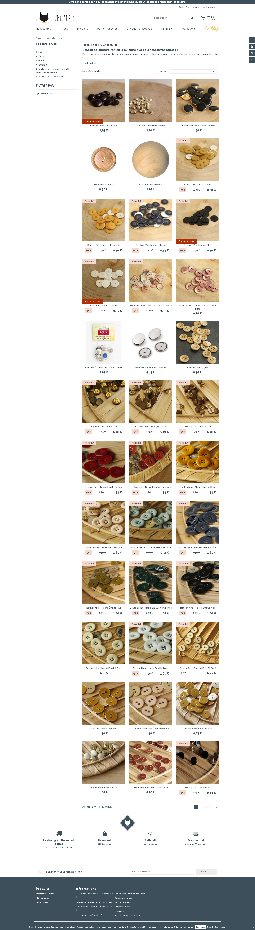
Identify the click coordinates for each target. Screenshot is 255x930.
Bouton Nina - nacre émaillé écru (103, 668)
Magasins (119, 911)
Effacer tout (46, 93)
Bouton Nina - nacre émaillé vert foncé (151, 607)
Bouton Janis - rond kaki (104, 426)
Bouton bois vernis (104, 184)
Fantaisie (42, 64)
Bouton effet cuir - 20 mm (103, 125)
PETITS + (166, 28)
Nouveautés (43, 28)
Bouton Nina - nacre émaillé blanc (151, 668)
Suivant (216, 807)
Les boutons (46, 44)
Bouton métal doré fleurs (151, 125)
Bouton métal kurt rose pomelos (151, 728)
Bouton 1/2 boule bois (150, 184)
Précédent (190, 807)
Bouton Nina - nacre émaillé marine (197, 547)
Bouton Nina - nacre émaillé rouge (104, 487)
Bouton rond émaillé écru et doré (197, 668)
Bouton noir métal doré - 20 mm (197, 125)
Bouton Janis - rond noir (198, 787)
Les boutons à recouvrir (50, 76)
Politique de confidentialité (89, 915)
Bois (39, 52)
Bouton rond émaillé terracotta (151, 787)
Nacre (40, 56)
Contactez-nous (122, 906)
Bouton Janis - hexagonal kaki (151, 426)
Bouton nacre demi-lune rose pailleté (151, 305)
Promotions (188, 28)
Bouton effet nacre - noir (197, 245)
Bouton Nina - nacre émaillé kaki (103, 607)
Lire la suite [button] (88, 63)
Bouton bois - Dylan (197, 367)
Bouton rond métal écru (104, 787)
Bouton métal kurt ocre (104, 728)
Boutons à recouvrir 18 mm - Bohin (103, 367)
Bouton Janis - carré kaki (198, 426)
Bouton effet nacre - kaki (197, 184)
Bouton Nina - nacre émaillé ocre (198, 487)
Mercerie (82, 28)
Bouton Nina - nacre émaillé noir (197, 607)
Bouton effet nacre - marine (151, 245)
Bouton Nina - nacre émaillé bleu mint (150, 547)
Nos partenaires (122, 902)
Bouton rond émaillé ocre (198, 728)
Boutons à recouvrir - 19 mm (150, 367)
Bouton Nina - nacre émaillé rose (104, 547)
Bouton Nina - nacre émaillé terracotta (151, 487)
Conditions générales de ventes (130, 894)
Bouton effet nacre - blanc (103, 305)
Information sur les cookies (127, 915)
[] (192, 17)
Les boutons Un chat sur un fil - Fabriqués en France (53, 71)
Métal (40, 60)
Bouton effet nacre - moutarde (103, 245)
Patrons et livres (107, 28)
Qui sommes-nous (123, 898)
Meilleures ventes (45, 894)
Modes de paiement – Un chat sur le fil (95, 902)
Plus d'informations (216, 927)
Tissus (64, 28)
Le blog (212, 29)
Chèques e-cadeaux (139, 28)
